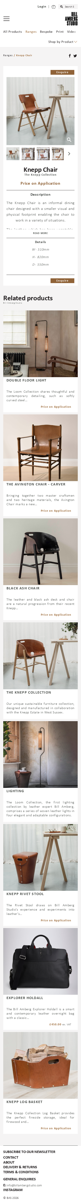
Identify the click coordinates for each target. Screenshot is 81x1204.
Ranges (31, 32)
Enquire (62, 72)
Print (60, 32)
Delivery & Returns (20, 1167)
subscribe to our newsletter (29, 1152)
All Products (12, 32)
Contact (10, 1157)
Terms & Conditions (21, 1172)
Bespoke (46, 32)
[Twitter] (75, 56)
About (8, 1162)
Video (71, 32)
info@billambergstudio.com (24, 1185)
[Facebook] (70, 56)
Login (42, 6)
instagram (12, 1190)
